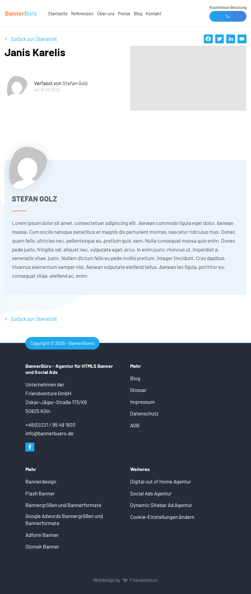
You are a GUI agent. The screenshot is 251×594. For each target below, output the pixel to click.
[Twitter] (219, 38)
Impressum (142, 402)
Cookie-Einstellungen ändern (162, 517)
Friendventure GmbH (48, 393)
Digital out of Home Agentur (160, 481)
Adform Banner (42, 535)
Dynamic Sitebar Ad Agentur (161, 505)
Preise (124, 13)
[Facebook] (208, 38)
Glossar (138, 390)
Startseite (58, 13)
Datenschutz (144, 413)
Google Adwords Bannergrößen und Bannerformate (64, 519)
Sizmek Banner (42, 546)
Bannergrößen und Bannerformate (63, 505)
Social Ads (46, 372)
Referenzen (82, 13)
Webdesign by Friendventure (125, 580)
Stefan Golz (75, 83)
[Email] (242, 38)
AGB (135, 425)
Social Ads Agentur (151, 493)
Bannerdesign (40, 481)
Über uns (105, 13)
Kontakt (153, 13)
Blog (138, 13)
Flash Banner (40, 493)
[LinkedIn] (230, 38)
